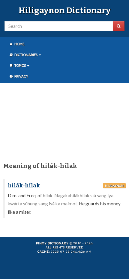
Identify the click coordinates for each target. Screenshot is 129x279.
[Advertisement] (64, 121)
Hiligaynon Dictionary (65, 10)
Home (19, 44)
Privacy (21, 76)
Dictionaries (26, 55)
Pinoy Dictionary (52, 243)
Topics (20, 65)
